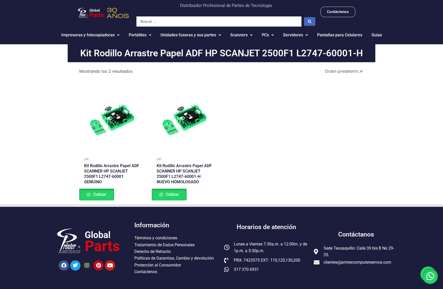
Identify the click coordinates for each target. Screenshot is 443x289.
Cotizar (99, 194)
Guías (376, 35)
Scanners (239, 35)
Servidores (293, 35)
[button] (430, 276)
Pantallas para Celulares (339, 35)
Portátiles (137, 35)
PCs (265, 35)
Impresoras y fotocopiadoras (88, 35)
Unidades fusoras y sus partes (188, 35)
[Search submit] (309, 21)
